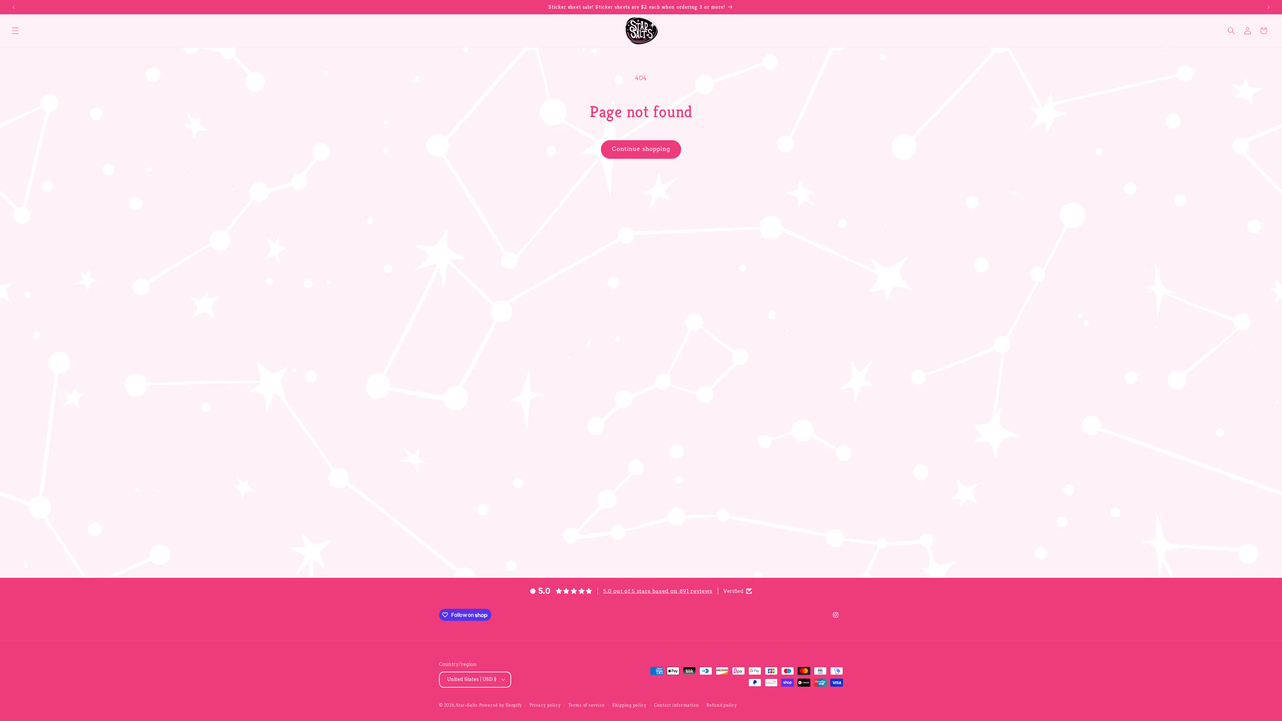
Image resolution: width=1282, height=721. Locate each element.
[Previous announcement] (13, 7)
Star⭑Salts (467, 705)
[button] (15, 31)
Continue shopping (641, 149)
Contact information (676, 705)
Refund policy (721, 705)
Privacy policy (545, 705)
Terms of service (586, 705)
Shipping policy (629, 705)
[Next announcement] (1268, 7)
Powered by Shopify (500, 705)
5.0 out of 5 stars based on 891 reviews (657, 591)
